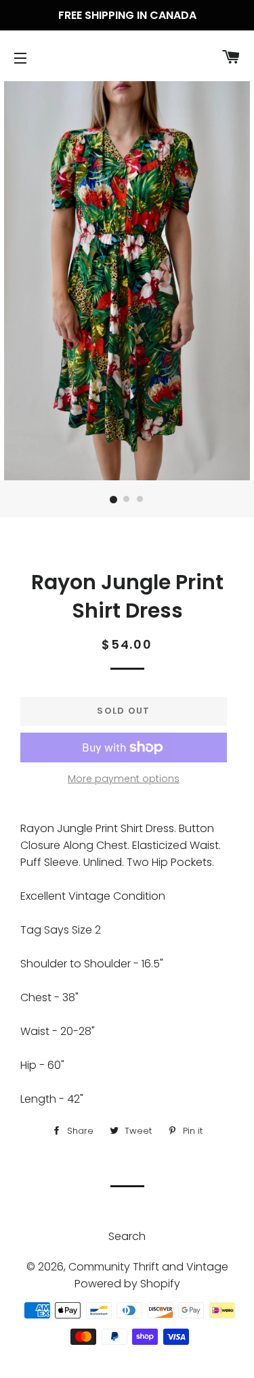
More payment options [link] (123, 778)
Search (127, 1236)
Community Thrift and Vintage (148, 1266)
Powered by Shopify (127, 1283)
